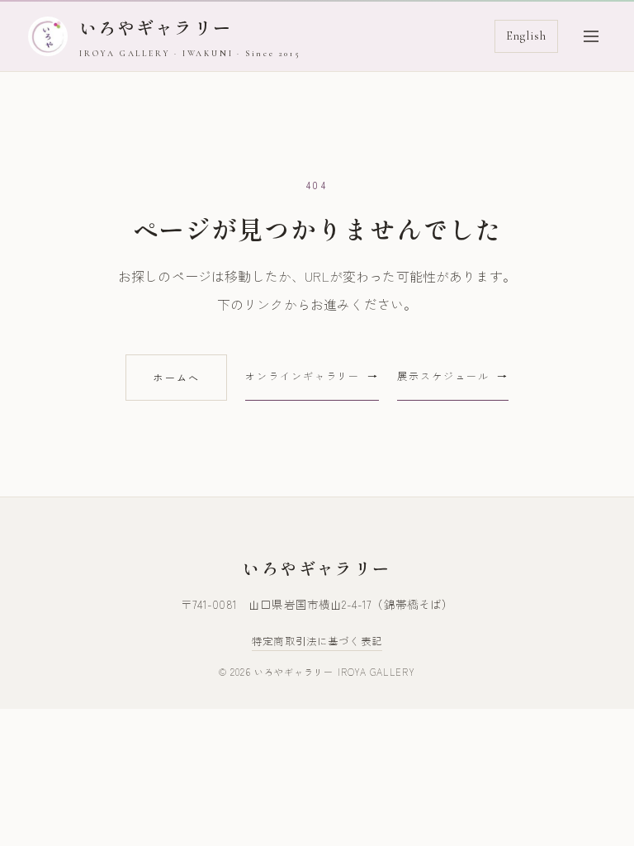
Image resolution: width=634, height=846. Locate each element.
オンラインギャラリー (302, 375)
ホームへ (176, 377)
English (526, 36)
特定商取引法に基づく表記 (317, 641)
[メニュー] (591, 36)
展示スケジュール (443, 375)
